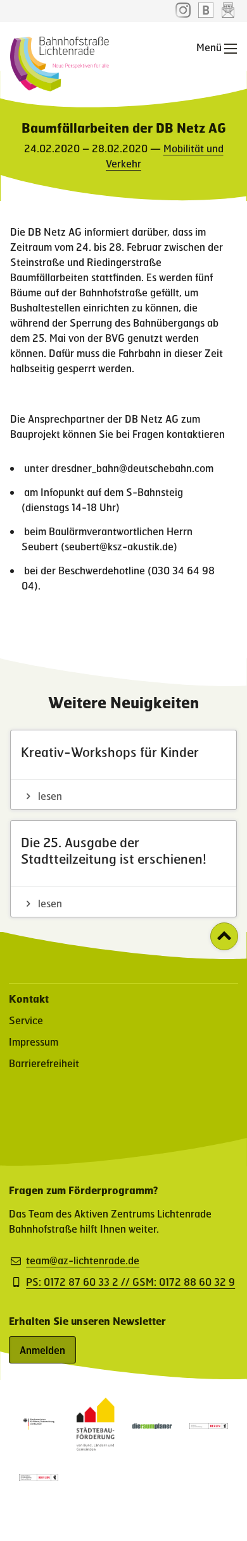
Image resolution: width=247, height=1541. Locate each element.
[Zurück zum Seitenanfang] (224, 936)
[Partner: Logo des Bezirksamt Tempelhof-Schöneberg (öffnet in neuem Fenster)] (209, 1425)
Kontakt (29, 998)
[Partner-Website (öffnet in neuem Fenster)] (95, 1446)
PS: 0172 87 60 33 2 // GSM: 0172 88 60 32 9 (130, 1282)
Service (26, 1020)
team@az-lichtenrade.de (82, 1260)
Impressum (33, 1041)
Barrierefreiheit (44, 1063)
